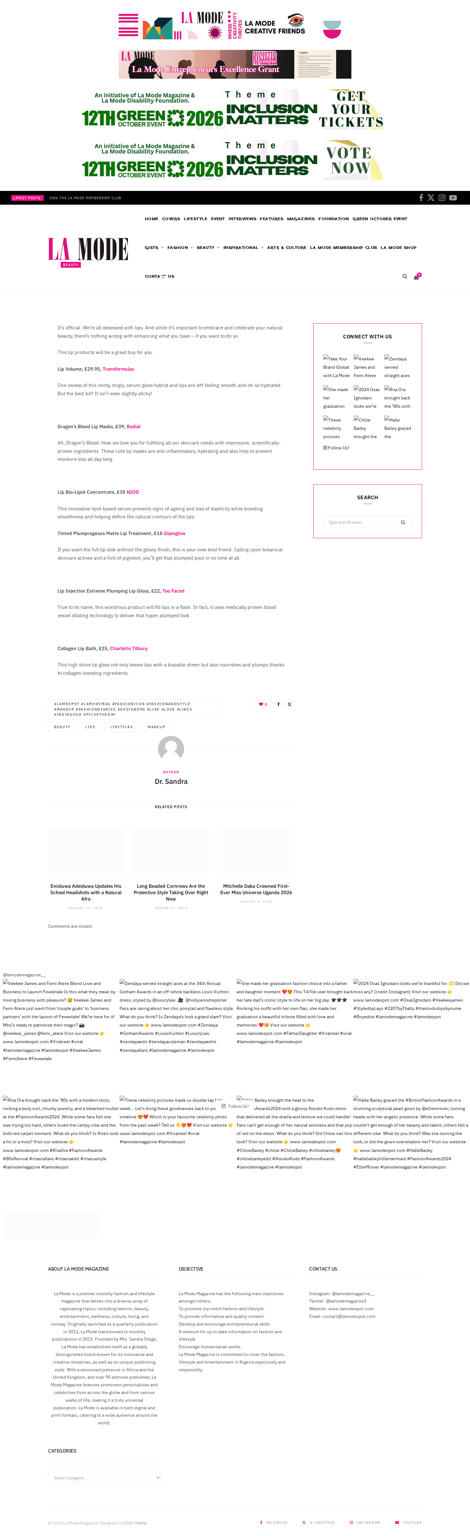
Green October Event (380, 219)
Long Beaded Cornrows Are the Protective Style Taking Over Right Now (171, 892)
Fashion (178, 248)
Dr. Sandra (81, 293)
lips (90, 726)
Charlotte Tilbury (128, 648)
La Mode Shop (399, 248)
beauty (62, 726)
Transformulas (118, 368)
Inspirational (241, 248)
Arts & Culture (286, 248)
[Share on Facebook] (398, 292)
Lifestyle (195, 219)
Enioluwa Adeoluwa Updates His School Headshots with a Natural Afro (85, 892)
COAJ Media (135, 1522)
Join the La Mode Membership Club (85, 198)
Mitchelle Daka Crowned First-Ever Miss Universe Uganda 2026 (256, 888)
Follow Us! (338, 447)
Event (218, 219)
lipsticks (121, 726)
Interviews (242, 219)
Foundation (333, 219)
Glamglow (174, 533)
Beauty (206, 248)
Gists (152, 248)
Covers (171, 219)
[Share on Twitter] (407, 292)
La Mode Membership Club (343, 248)
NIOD (133, 491)
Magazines (301, 219)
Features (271, 219)
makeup (156, 726)
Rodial (133, 426)
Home (152, 219)
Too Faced (173, 590)
